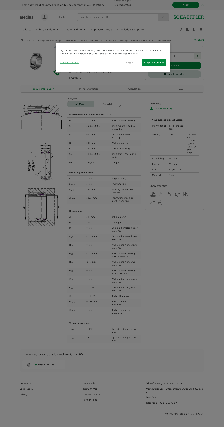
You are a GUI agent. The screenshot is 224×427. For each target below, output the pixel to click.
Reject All (129, 62)
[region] (113, 57)
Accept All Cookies (154, 62)
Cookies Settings (69, 62)
